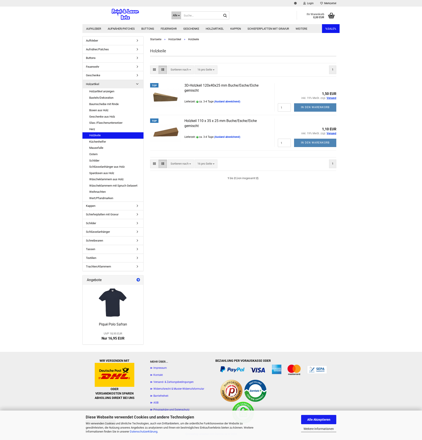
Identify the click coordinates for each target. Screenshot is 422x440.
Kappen (235, 28)
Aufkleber (93, 28)
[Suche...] (225, 16)
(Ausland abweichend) (227, 101)
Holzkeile (95, 135)
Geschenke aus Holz (102, 116)
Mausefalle (96, 147)
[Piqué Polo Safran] (113, 302)
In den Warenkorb (315, 107)
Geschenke (191, 28)
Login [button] (310, 3)
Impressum (160, 367)
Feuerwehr (169, 28)
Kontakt (158, 374)
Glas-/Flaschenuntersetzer (105, 122)
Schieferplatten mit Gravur (268, 28)
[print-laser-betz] (125, 14)
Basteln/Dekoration (101, 97)
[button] (295, 3)
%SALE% (330, 28)
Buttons (147, 28)
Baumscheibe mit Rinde (104, 104)
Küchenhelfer (97, 141)
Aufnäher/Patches (121, 28)
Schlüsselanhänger (98, 231)
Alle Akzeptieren (318, 419)
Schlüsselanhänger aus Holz (107, 166)
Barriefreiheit (160, 395)
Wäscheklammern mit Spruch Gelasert (113, 185)
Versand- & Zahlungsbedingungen (173, 382)
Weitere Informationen (319, 429)
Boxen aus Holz (98, 110)
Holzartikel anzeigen (101, 91)
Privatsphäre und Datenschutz (171, 409)
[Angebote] (138, 280)
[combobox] (181, 69)
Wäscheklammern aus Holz (106, 179)
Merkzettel (329, 3)
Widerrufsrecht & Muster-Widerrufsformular (178, 388)
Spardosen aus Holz (101, 173)
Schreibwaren (94, 240)
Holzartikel (215, 28)
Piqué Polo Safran (113, 324)
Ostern (93, 154)
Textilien (91, 258)
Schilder (94, 160)
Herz (92, 129)
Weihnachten (97, 191)
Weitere (301, 28)
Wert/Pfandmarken (101, 198)
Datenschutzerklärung (143, 431)
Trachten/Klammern (98, 266)
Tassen (90, 249)
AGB (155, 402)
